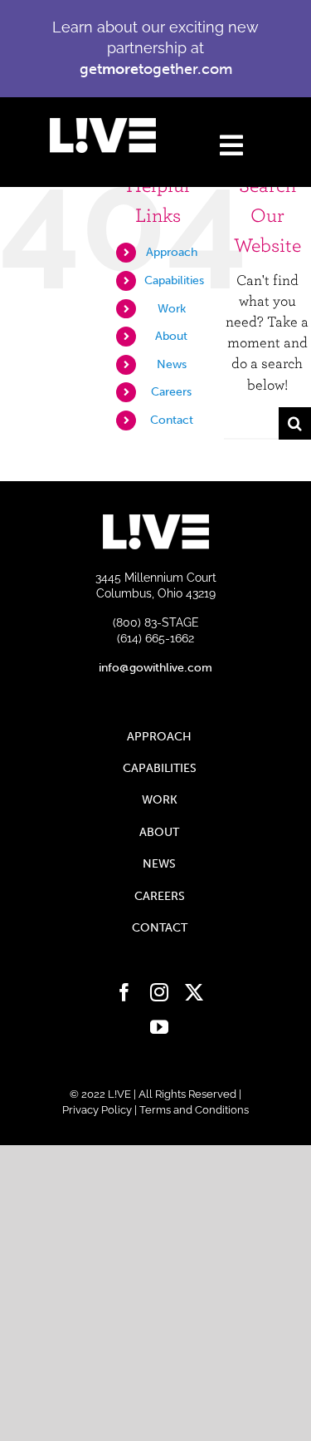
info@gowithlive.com (155, 668)
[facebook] (124, 992)
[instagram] (159, 992)
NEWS (159, 864)
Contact (171, 420)
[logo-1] (103, 125)
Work (172, 309)
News (172, 364)
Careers (171, 392)
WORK (159, 800)
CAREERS (159, 896)
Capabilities (174, 280)
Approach (171, 252)
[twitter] (194, 992)
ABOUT (159, 832)
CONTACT (159, 928)
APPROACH (159, 737)
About (171, 336)
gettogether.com (156, 69)
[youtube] (159, 1027)
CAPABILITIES (160, 768)
